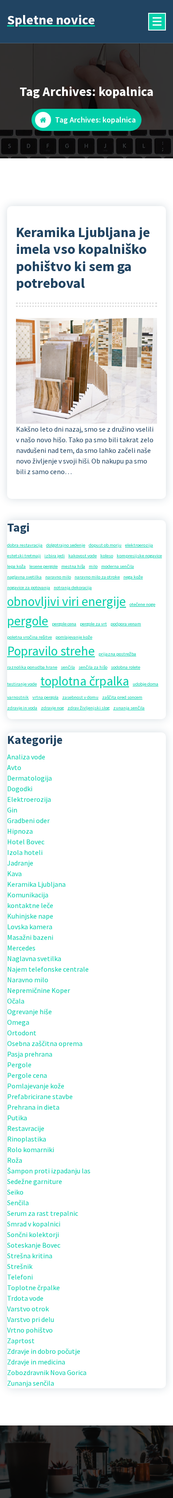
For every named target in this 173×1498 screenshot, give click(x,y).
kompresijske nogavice (139, 556)
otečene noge (142, 604)
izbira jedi (54, 556)
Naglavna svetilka (34, 958)
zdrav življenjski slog (88, 708)
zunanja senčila (129, 708)
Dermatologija (29, 778)
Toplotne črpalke (33, 1287)
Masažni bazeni (30, 937)
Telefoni (20, 1276)
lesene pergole (43, 566)
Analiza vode (26, 756)
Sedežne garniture (34, 1181)
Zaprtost (21, 1340)
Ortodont (21, 1032)
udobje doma (145, 684)
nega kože (133, 577)
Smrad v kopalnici (33, 1223)
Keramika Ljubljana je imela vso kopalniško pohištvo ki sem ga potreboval (83, 257)
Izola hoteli (25, 852)
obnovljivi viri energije (66, 601)
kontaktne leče (30, 905)
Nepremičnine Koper (38, 990)
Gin (12, 809)
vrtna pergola (45, 697)
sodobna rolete (125, 667)
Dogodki (19, 788)
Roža (14, 1160)
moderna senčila (117, 566)
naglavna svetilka (24, 577)
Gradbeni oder (28, 820)
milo (93, 566)
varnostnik (18, 697)
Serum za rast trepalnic (42, 1213)
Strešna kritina (29, 1255)
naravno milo (58, 577)
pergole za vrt (93, 624)
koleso (106, 556)
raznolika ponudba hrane (32, 667)
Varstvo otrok (28, 1308)
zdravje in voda (22, 708)
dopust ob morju (105, 545)
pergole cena (64, 624)
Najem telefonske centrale (48, 969)
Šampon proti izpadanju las (48, 1170)
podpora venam (125, 624)
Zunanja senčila (30, 1383)
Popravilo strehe (51, 651)
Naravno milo (27, 979)
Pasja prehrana (29, 1054)
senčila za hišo (93, 667)
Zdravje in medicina (36, 1361)
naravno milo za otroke (97, 577)
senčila (68, 667)
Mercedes (21, 947)
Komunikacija (27, 894)
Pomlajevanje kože (35, 1085)
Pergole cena (27, 1075)
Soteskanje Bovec (33, 1245)
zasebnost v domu (80, 697)
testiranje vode (22, 684)
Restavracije (25, 1128)
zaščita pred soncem (122, 697)
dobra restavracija (25, 545)
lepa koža (16, 566)
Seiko (15, 1192)
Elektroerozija (29, 799)
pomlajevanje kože (73, 637)
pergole (27, 621)
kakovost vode (82, 556)
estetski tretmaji (24, 556)
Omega (18, 1022)
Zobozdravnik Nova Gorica (46, 1372)
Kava (14, 873)
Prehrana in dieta (33, 1107)
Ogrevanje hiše (29, 1011)
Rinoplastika (26, 1138)
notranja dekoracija (73, 587)
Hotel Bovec (25, 841)
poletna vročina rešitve (29, 637)
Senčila (18, 1202)
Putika (17, 1117)
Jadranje (20, 862)
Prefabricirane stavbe (40, 1096)
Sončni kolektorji (33, 1234)
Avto (14, 767)
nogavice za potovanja (28, 587)
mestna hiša (73, 566)
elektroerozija (139, 545)
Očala (15, 1000)
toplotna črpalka (84, 681)
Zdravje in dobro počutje (43, 1351)
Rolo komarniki (30, 1149)
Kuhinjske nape (30, 916)
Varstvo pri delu (30, 1319)
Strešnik (19, 1266)
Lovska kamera (29, 926)
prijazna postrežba (117, 654)
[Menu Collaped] (157, 22)
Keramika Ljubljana (36, 884)
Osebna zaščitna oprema (45, 1043)
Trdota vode (25, 1298)
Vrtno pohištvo (30, 1330)
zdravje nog (52, 708)
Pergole (19, 1064)
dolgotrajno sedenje (65, 545)
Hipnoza (20, 831)
